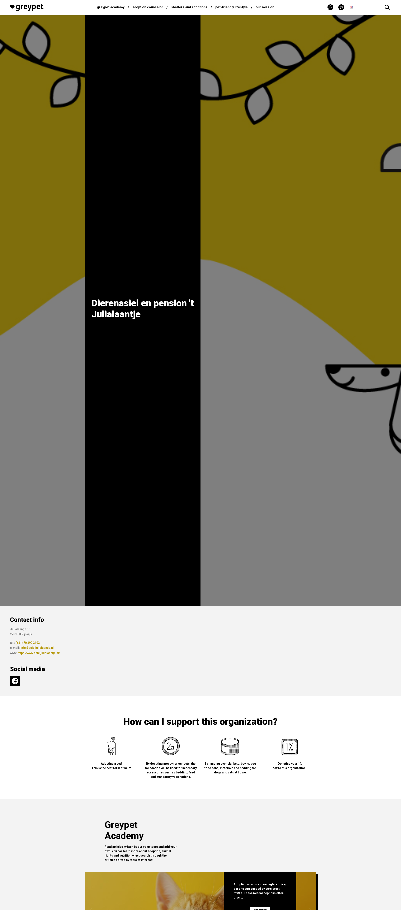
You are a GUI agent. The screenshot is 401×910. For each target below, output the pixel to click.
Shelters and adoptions (189, 7)
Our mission (265, 7)
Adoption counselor (147, 7)
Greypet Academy (110, 7)
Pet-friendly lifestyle (231, 7)
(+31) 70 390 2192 (28, 642)
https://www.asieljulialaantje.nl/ (39, 653)
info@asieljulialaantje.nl (37, 647)
